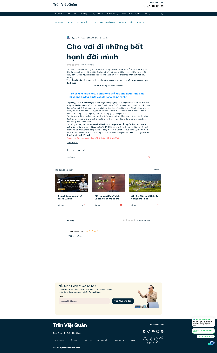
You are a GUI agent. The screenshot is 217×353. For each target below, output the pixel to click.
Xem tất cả (157, 169)
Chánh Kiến (82, 22)
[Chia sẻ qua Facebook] (68, 150)
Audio (70, 22)
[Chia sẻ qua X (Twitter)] (73, 150)
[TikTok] (148, 6)
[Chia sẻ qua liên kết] (84, 150)
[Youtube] (153, 331)
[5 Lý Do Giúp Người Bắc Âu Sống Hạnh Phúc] (145, 183)
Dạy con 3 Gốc (126, 22)
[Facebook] (144, 6)
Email (61, 296)
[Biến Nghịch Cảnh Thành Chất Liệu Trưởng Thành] (108, 183)
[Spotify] (162, 6)
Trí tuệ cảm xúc (72, 143)
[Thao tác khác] (148, 37)
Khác (139, 22)
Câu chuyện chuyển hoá (103, 22)
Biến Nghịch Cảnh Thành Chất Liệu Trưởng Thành (107, 197)
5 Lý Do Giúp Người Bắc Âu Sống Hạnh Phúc (144, 197)
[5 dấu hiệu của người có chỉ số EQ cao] (71, 183)
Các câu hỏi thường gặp (205, 336)
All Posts (59, 22)
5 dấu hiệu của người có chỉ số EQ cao (70, 197)
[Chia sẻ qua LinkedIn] (79, 150)
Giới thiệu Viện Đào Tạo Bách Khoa (202, 331)
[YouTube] (153, 6)
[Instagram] (157, 6)
